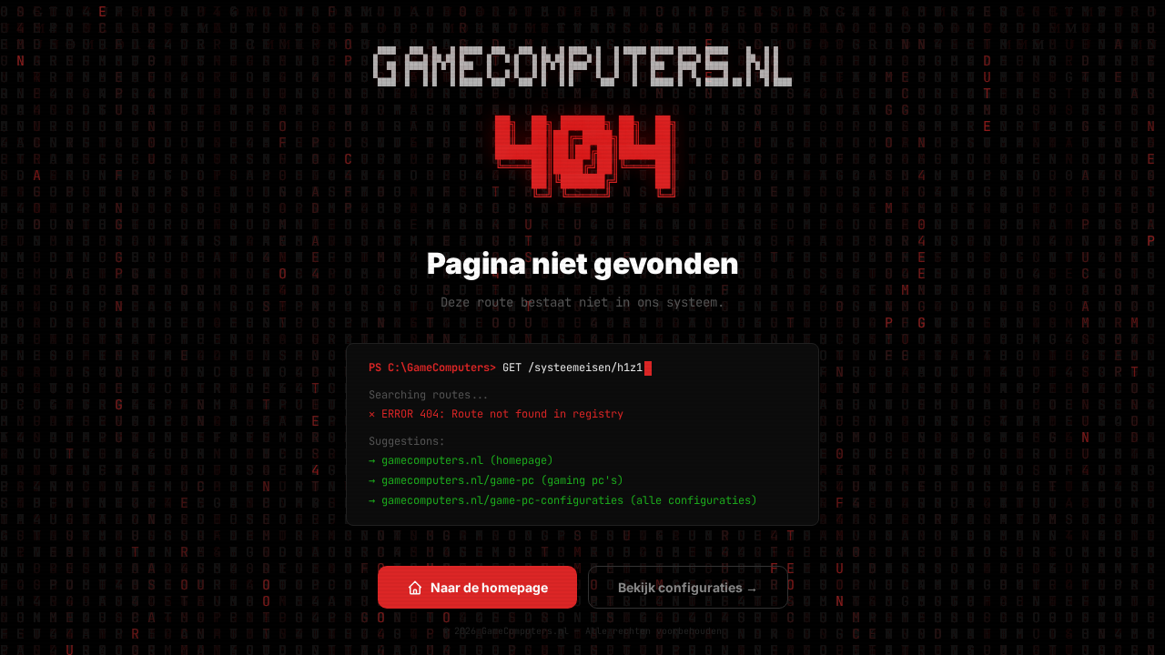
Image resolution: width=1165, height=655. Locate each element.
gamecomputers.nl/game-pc (457, 480)
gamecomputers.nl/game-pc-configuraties (502, 500)
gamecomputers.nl (432, 460)
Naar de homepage (489, 587)
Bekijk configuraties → (688, 587)
